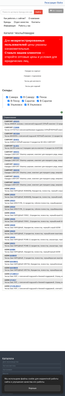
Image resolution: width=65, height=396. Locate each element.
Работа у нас (25, 26)
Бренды (7, 22)
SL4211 (16, 146)
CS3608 (16, 127)
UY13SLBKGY (15, 286)
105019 (12, 188)
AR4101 (16, 121)
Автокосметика (32, 366)
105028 (12, 225)
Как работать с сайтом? (15, 18)
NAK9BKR (14, 268)
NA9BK (12, 249)
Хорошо (32, 388)
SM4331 (16, 176)
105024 (12, 207)
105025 (12, 213)
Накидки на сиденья (32, 71)
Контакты (36, 22)
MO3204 (16, 134)
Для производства (32, 362)
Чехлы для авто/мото (32, 81)
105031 (12, 243)
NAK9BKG (14, 262)
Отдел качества (21, 22)
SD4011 (16, 140)
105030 (12, 237)
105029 (12, 231)
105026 (12, 219)
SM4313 (16, 164)
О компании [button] (34, 18)
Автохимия (32, 370)
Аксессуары (32, 393)
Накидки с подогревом (32, 76)
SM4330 (16, 170)
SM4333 (16, 182)
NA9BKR (13, 256)
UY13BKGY (14, 274)
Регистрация (50, 3)
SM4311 (16, 152)
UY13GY (13, 280)
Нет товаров (57, 11)
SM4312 (16, 158)
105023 (12, 201)
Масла (32, 374)
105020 (12, 195)
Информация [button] (10, 26)
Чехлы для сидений (32, 86)
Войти (60, 3)
